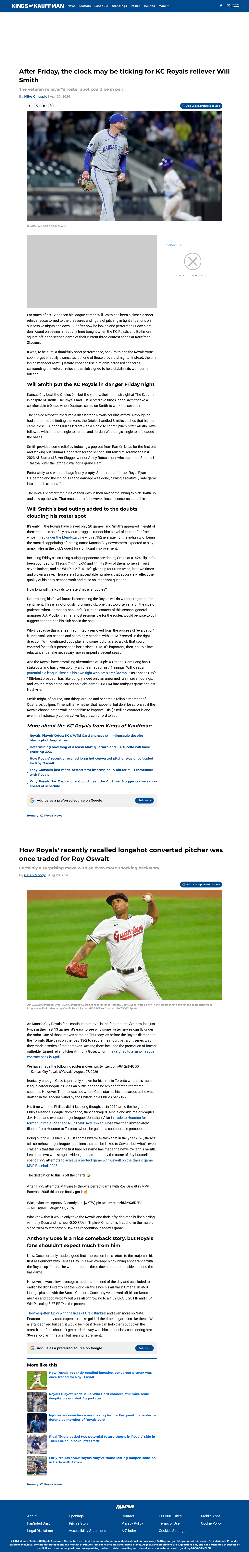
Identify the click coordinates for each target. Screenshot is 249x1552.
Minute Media (27, 1541)
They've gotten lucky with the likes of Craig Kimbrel (66, 1313)
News (71, 6)
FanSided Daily (38, 1523)
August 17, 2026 (62, 1208)
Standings (119, 6)
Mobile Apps (210, 1516)
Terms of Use (169, 1523)
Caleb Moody (35, 875)
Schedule (101, 6)
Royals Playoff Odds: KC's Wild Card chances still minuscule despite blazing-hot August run (86, 738)
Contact (128, 1516)
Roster (135, 6)
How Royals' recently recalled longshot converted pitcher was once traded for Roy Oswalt (91, 761)
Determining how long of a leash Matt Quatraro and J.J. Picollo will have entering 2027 (90, 749)
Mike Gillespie (35, 96)
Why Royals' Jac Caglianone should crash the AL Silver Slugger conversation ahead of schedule (93, 783)
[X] (228, 5)
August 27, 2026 (86, 1071)
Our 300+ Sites (170, 1516)
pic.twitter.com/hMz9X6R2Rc (119, 1203)
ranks (115, 673)
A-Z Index (129, 1531)
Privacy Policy (132, 1523)
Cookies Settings (172, 1531)
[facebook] (221, 5)
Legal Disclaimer (40, 1531)
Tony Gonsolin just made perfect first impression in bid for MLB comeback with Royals (91, 772)
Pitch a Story (79, 1523)
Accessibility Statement (87, 1531)
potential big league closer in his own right (60, 673)
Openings (76, 1516)
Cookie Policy (211, 1523)
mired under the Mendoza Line (60, 537)
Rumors (85, 6)
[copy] (51, 105)
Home (31, 815)
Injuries (149, 6)
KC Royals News (51, 815)
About (32, 1516)
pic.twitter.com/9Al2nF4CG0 (116, 1066)
